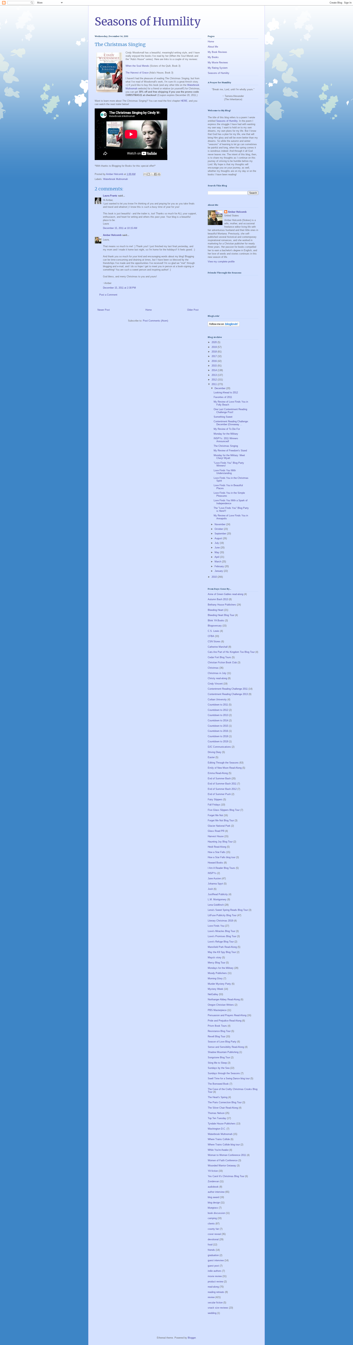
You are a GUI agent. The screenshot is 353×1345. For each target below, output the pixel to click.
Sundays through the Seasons (224, 1073)
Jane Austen (214, 878)
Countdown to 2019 (218, 741)
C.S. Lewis (213, 631)
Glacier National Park (219, 825)
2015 (214, 365)
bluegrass (213, 1207)
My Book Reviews (217, 52)
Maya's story (214, 957)
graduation (213, 1255)
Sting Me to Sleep (217, 1062)
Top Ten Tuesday (217, 1118)
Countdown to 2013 (218, 715)
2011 (214, 384)
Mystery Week (215, 989)
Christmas (213, 667)
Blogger (192, 1337)
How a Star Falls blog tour (221, 857)
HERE (184, 100)
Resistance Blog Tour (219, 1031)
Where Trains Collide (219, 1139)
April (217, 557)
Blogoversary (215, 625)
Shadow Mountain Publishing (223, 1052)
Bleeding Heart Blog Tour (221, 615)
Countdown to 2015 (218, 725)
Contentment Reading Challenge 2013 (228, 694)
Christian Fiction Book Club (222, 662)
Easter (211, 757)
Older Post (193, 309)
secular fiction (215, 1302)
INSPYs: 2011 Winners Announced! (226, 440)
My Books (213, 57)
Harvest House (216, 836)
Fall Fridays (214, 804)
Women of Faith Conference (223, 1160)
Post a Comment (108, 294)
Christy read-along (217, 678)
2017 (214, 356)
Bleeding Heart (215, 610)
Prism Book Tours (217, 1025)
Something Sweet (223, 416)
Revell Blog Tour (216, 1036)
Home (148, 309)
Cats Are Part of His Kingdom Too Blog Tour (231, 652)
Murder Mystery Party (219, 983)
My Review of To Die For (227, 429)
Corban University (217, 699)
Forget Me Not (215, 815)
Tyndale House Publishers (222, 1123)
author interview (216, 1192)
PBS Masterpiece (217, 1010)
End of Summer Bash (219, 778)
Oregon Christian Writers (221, 1004)
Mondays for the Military (220, 968)
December (220, 388)
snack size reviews (218, 1307)
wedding (212, 1313)
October (219, 529)
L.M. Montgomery (217, 899)
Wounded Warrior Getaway (222, 1165)
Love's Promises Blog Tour (222, 936)
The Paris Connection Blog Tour (225, 1102)
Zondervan (213, 1181)
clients (211, 1223)
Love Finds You (216, 925)
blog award (213, 1197)
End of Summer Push (219, 794)
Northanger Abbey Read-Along (224, 999)
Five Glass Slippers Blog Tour (224, 810)
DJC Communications (219, 746)
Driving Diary (214, 752)
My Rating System (218, 67)
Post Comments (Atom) (155, 320)
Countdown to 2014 (218, 720)
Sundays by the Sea (218, 1068)
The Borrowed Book (218, 1083)
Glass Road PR (216, 831)
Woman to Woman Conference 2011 (227, 1155)
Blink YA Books (216, 620)
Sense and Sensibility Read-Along (226, 1047)
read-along (213, 1286)
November (220, 524)
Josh (210, 889)
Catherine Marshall (218, 646)
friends (211, 1250)
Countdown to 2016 (218, 731)
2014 (214, 370)
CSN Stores (214, 641)
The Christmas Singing (226, 446)
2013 (214, 375)
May (217, 552)
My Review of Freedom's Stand (230, 450)
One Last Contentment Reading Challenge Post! (230, 411)
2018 (214, 351)
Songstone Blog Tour (219, 1057)
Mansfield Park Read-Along (222, 947)
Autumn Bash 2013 (218, 599)
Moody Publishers (217, 973)
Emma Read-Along (218, 773)
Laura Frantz (110, 195)
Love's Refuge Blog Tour (221, 941)
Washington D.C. (217, 1128)
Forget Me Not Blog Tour (221, 820)
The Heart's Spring (217, 1097)
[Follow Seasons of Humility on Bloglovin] (224, 325)
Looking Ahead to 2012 (226, 392)
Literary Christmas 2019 (220, 920)
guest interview (216, 1260)
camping (212, 1218)
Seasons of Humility (148, 21)
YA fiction (213, 1171)
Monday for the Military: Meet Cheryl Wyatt (229, 457)
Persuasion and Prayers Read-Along (227, 1015)
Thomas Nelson (216, 1113)
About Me (213, 46)
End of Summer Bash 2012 (222, 789)
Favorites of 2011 (223, 397)
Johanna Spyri (215, 883)
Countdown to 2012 (218, 710)
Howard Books (215, 862)
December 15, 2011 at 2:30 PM (119, 287)
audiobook (213, 1186)
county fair (213, 1229)
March (218, 561)
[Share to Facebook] (155, 174)
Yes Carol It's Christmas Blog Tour (226, 1176)
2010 (214, 576)
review (211, 1297)
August (219, 538)
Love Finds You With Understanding (225, 472)
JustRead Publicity (218, 894)
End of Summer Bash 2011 (222, 783)
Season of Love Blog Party (222, 1041)
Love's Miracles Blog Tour (221, 931)
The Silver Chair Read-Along (223, 1107)
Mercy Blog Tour (216, 962)
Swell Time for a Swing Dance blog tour (229, 1078)
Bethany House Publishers (222, 604)
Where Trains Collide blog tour (224, 1144)
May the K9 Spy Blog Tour (222, 952)
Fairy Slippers (215, 799)
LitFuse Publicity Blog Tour (222, 915)
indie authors (214, 1271)
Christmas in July (217, 673)
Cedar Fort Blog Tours (219, 657)
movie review (215, 1276)
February (220, 566)
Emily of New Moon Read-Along (225, 767)
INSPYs (212, 873)
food (210, 1244)
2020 (214, 342)
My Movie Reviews (218, 62)
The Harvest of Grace (137, 72)
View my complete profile (221, 261)
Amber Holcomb (112, 235)
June (217, 547)
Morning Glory (215, 978)
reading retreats (216, 1292)
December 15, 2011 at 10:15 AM (120, 228)
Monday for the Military (226, 433)
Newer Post (103, 309)
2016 (214, 361)
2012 (214, 379)
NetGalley (213, 994)
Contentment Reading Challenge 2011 (228, 688)
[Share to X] (152, 174)
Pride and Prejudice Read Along (224, 1020)
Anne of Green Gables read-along (225, 594)
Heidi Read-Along (217, 846)
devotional (213, 1239)
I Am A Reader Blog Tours (221, 868)
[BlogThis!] (148, 174)
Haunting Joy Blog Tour (220, 841)
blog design (214, 1202)
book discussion (216, 1213)
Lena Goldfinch (216, 904)
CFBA (211, 636)
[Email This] (145, 174)
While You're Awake (218, 1150)
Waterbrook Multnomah (115, 179)
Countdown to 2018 (218, 736)
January (219, 571)
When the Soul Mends (137, 65)
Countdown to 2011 (218, 704)
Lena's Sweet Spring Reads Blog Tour (228, 910)
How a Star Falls (216, 852)
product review (215, 1281)
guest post (213, 1265)
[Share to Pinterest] (159, 174)
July (217, 543)
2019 (214, 347)
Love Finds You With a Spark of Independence (230, 502)
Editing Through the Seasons (223, 762)
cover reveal (214, 1234)
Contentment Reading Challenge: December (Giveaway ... (231, 423)
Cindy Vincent (215, 683)
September (221, 533)
